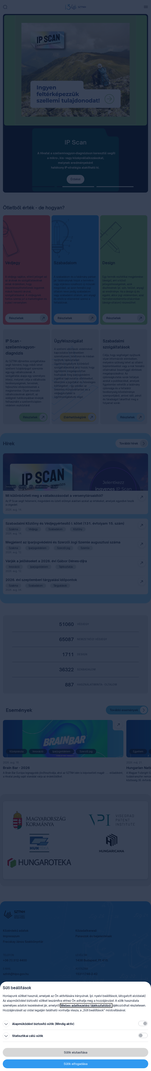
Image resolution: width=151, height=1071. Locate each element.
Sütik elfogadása (75, 1064)
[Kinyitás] (6, 1024)
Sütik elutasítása (75, 1052)
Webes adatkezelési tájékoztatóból (86, 1005)
